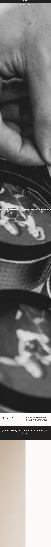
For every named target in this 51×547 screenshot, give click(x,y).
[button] (18, 4)
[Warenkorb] (49, 4)
